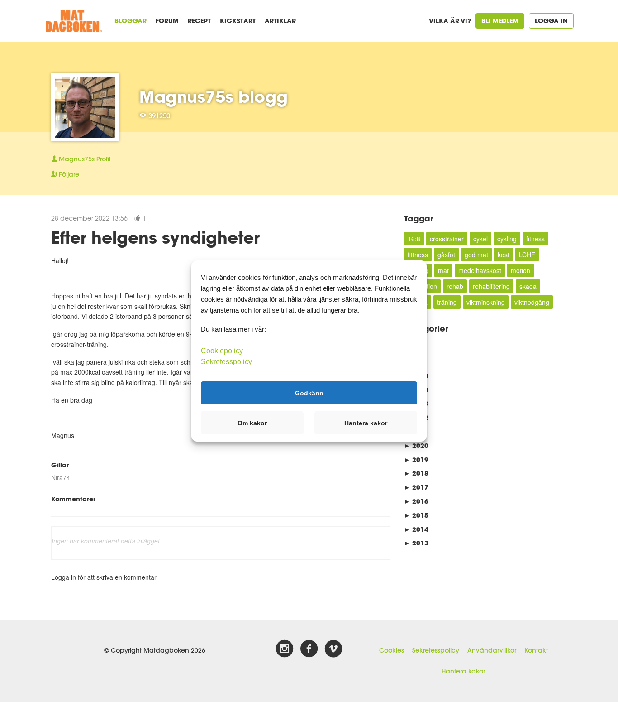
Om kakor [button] (252, 423)
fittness (418, 254)
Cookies (391, 650)
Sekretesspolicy (435, 650)
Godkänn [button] (309, 392)
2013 (416, 543)
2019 (416, 459)
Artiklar (280, 20)
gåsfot (446, 254)
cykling (507, 238)
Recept (199, 20)
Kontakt (536, 650)
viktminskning (485, 302)
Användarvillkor (491, 650)
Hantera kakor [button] (365, 423)
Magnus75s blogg (213, 96)
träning (447, 302)
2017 (416, 487)
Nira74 (60, 477)
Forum (167, 20)
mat (443, 270)
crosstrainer (447, 238)
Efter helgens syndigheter (155, 237)
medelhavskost (479, 270)
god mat (476, 254)
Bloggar (130, 20)
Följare (69, 174)
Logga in (551, 20)
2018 (416, 473)
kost (503, 254)
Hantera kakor (463, 671)
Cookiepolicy (222, 351)
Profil (84, 159)
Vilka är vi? (450, 20)
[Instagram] (285, 649)
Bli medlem (499, 20)
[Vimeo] (333, 649)
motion (520, 270)
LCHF (527, 254)
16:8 (414, 238)
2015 (416, 515)
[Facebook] (309, 649)
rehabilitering (491, 286)
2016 (416, 501)
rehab (455, 286)
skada (528, 286)
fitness (535, 238)
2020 (416, 445)
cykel (480, 238)
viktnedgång (531, 302)
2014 (416, 529)
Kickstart (238, 20)
